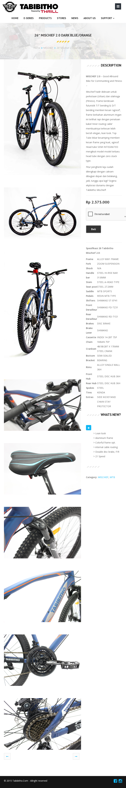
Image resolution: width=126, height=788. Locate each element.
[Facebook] (115, 781)
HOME (14, 18)
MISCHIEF (48, 47)
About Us (90, 18)
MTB (112, 477)
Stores (61, 18)
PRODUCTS (45, 18)
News (74, 18)
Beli (93, 229)
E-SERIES (29, 18)
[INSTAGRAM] (120, 781)
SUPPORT (107, 18)
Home (37, 47)
